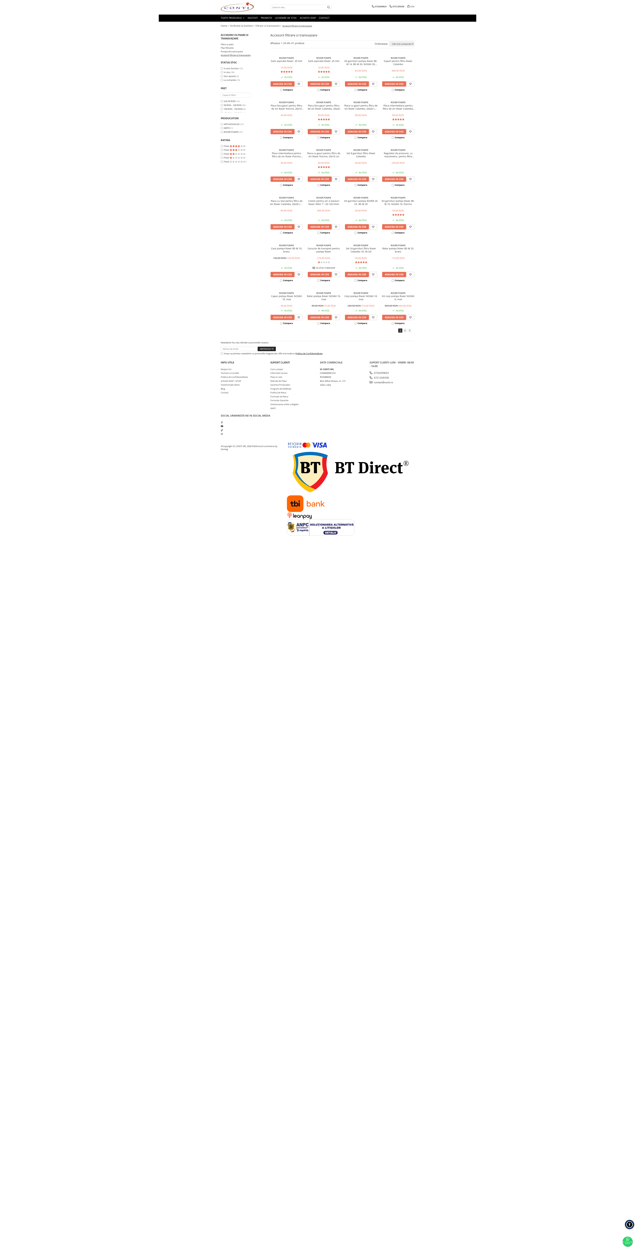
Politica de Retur (278, 392)
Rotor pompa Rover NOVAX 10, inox (324, 298)
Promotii (266, 17)
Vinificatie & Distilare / (242, 25)
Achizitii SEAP (308, 17)
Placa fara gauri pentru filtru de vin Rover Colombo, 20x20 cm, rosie (324, 107)
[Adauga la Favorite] (299, 84)
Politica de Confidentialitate (309, 353)
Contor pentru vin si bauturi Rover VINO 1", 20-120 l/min (323, 202)
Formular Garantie (279, 400)
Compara (288, 89)
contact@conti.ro (383, 382)
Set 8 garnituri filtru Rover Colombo (361, 155)
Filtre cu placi (227, 44)
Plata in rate (276, 376)
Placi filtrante (227, 47)
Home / (225, 25)
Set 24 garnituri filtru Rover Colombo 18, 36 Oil (361, 250)
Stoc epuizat (230, 76)
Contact (324, 17)
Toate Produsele (231, 17)
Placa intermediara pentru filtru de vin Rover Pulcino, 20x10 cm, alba (286, 155)
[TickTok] (222, 430)
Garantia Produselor (280, 384)
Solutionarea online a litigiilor (284, 404)
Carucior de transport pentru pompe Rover (324, 250)
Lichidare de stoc (286, 17)
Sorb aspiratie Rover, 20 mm (286, 61)
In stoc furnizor (231, 68)
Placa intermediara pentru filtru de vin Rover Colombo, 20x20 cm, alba (398, 107)
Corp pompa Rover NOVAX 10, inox (361, 298)
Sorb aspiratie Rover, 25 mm (323, 61)
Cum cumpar (276, 369)
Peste (227, 146)
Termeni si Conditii (230, 373)
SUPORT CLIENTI (280, 362)
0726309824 (381, 373)
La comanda (230, 79)
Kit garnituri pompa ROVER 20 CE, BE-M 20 (361, 202)
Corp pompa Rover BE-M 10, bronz (286, 250)
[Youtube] (222, 426)
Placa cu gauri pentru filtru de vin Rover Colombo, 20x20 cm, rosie (361, 107)
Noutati (253, 17)
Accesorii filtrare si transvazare (236, 55)
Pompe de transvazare (232, 51)
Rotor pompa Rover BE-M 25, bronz (398, 250)
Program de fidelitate (280, 388)
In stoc (227, 72)
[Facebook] (222, 422)
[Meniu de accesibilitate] (629, 1224)
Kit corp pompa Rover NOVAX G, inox (398, 298)
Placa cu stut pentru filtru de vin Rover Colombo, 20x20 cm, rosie (286, 202)
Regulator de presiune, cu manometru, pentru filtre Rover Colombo (398, 155)
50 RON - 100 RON (232, 105)
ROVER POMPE (231, 131)
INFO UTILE (227, 362)
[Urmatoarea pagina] (409, 330)
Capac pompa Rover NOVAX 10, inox (286, 298)
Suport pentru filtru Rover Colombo (398, 62)
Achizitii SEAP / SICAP (231, 380)
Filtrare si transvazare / (268, 25)
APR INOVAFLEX (232, 124)
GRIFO (227, 127)
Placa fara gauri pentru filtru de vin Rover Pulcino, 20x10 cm (286, 107)
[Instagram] (222, 433)
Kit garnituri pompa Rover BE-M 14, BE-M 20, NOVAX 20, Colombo (361, 62)
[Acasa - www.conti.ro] (237, 7)
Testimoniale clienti (230, 384)
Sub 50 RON (229, 101)
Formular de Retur (279, 396)
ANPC (273, 408)
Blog (223, 388)
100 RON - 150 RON (233, 108)
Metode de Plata (278, 380)
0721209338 (381, 377)
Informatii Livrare (278, 373)
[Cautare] (329, 7)
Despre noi (226, 369)
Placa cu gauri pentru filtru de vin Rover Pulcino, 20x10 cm (323, 155)
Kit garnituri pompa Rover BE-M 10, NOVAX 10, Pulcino (398, 202)
